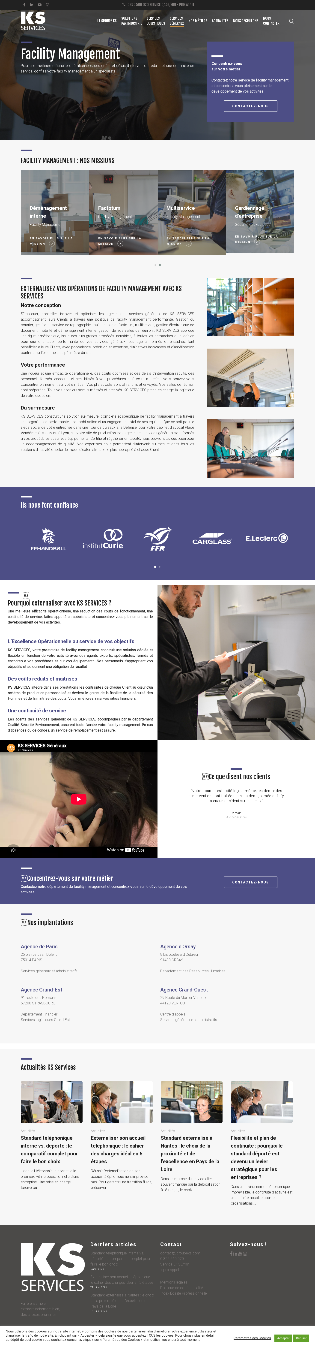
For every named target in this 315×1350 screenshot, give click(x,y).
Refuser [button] (301, 1338)
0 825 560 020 (172, 1259)
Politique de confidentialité (181, 1288)
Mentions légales (173, 1282)
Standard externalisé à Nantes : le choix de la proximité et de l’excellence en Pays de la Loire (122, 1300)
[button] (155, 265)
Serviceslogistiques (156, 21)
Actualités (220, 20)
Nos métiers (197, 20)
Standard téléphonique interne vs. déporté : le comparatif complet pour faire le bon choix (120, 1258)
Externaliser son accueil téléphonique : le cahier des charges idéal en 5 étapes (122, 1280)
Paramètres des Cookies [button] (252, 1338)
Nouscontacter (271, 21)
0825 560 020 (138, 4)
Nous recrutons (246, 20)
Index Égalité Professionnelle (183, 1293)
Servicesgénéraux (177, 21)
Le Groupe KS (107, 20)
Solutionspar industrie (131, 21)
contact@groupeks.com (180, 1253)
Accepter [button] (283, 1338)
